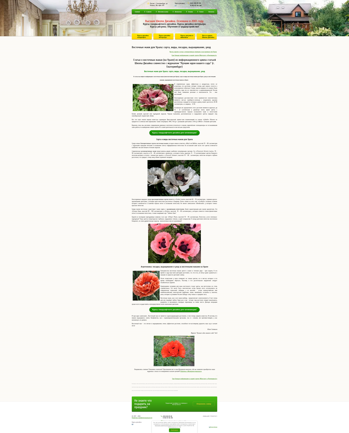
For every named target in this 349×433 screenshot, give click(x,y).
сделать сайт (206, 416)
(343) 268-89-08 (195, 3)
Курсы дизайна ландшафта (143, 36)
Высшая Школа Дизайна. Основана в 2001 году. (174, 21)
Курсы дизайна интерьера (164, 36)
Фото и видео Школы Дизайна (208, 36)
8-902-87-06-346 (196, 6)
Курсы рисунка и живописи (186, 36)
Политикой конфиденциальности (163, 425)
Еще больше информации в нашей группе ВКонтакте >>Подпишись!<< (194, 55)
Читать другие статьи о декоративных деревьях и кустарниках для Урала (193, 52)
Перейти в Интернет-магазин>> (191, 371)
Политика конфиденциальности (142, 418)
